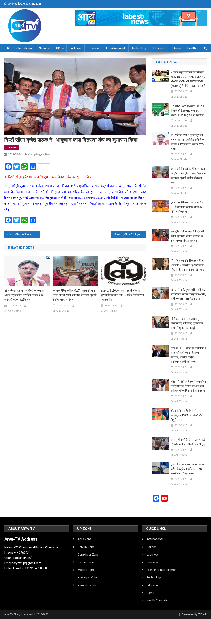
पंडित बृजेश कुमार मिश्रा (39, 154)
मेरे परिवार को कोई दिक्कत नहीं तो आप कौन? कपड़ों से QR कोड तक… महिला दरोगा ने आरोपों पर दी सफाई (188, 265)
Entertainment (115, 48)
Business (94, 48)
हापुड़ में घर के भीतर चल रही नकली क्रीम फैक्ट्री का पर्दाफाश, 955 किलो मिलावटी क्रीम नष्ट (188, 469)
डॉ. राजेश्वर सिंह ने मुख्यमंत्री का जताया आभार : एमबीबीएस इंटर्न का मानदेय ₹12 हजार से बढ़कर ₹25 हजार (24, 295)
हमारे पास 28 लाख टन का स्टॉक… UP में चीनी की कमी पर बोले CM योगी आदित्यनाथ (188, 207)
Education (159, 48)
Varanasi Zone (87, 585)
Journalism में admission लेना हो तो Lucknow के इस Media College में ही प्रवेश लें (187, 110)
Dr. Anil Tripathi (109, 310)
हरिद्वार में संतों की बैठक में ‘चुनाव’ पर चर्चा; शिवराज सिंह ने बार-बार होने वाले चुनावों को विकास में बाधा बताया (188, 386)
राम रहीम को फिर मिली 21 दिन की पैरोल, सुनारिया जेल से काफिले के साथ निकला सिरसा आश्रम (187, 236)
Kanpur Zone (86, 562)
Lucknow (75, 48)
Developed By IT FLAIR (194, 614)
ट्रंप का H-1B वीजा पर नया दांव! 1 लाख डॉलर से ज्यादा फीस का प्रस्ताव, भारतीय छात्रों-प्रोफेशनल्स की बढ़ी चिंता (188, 354)
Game (177, 48)
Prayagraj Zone (88, 577)
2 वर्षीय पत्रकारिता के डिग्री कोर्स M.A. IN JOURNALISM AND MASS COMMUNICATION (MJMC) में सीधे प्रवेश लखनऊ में (188, 79)
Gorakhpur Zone (88, 554)
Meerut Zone (86, 569)
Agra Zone (84, 539)
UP (58, 48)
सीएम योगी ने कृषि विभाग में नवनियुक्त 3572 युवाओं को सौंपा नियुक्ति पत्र (187, 415)
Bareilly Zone (86, 547)
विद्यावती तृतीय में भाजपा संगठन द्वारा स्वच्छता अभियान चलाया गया (24, 234)
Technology (139, 48)
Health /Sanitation (158, 600)
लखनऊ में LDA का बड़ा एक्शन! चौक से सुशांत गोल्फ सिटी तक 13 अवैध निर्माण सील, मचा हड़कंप (122, 295)
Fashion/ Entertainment (162, 569)
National (44, 48)
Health (191, 48)
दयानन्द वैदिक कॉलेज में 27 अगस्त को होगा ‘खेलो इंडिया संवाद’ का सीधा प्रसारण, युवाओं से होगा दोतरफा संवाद (74, 295)
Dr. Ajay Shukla (12, 310)
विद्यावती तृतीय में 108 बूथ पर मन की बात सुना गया (130, 234)
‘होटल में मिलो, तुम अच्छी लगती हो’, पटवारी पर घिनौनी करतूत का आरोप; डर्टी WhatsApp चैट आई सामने (188, 294)
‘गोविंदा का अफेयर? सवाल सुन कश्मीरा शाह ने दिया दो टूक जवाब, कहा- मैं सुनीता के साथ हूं (187, 323)
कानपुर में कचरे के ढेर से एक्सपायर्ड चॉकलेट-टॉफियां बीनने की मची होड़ (188, 442)
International (24, 48)
